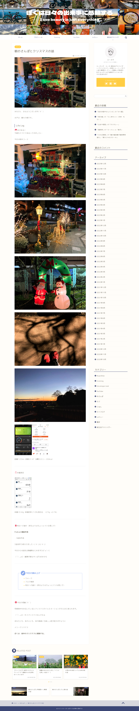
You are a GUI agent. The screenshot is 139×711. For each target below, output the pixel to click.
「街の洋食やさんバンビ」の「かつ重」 (110, 112)
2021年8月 (101, 308)
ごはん (99, 407)
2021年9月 (101, 303)
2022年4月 (101, 267)
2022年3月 (101, 272)
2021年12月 (101, 287)
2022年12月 (101, 225)
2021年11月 (101, 292)
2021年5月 (101, 323)
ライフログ (101, 412)
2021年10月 (101, 298)
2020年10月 (101, 359)
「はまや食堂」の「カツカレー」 (108, 124)
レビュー (95, 37)
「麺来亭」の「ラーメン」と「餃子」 (110, 130)
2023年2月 (101, 215)
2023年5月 (101, 200)
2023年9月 (101, 179)
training (100, 381)
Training (57, 37)
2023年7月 (101, 189)
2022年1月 (101, 282)
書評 (98, 422)
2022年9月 (101, 241)
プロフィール (38, 37)
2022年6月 (101, 256)
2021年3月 (101, 334)
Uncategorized (103, 386)
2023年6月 (101, 194)
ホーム (20, 37)
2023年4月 (101, 205)
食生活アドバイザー (113, 38)
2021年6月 (101, 318)
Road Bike (101, 376)
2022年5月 (101, 261)
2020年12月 (101, 349)
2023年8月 (101, 184)
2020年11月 (101, 354)
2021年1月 (101, 344)
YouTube (76, 37)
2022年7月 (101, 251)
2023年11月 (101, 169)
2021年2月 (101, 339)
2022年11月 (101, 231)
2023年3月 (101, 210)
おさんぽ (18, 47)
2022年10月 (101, 236)
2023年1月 (101, 220)
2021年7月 (101, 313)
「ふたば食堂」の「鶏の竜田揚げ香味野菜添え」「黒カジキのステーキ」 (111, 136)
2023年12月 (101, 164)
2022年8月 (101, 246)
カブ (98, 402)
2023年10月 (101, 174)
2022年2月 (101, 277)
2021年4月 (101, 328)
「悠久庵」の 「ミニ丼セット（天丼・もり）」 (111, 118)
